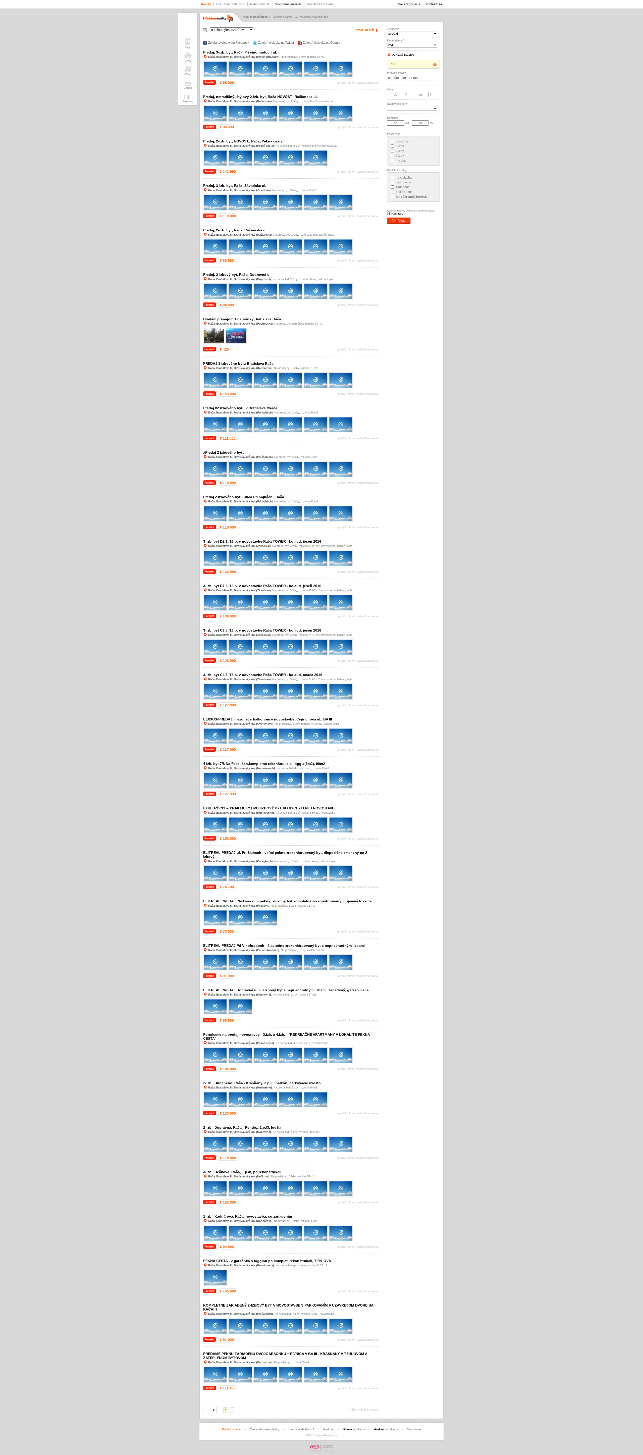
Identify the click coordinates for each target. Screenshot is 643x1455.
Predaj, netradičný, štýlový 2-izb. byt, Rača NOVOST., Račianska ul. (260, 97)
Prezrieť (209, 82)
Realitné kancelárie (320, 4)
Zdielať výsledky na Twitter (276, 42)
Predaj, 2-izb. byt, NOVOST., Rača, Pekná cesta (243, 141)
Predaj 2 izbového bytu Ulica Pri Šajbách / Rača (243, 497)
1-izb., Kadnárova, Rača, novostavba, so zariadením (247, 1216)
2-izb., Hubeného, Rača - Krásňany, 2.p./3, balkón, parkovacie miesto (262, 1083)
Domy (188, 60)
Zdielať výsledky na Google (321, 42)
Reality (206, 4)
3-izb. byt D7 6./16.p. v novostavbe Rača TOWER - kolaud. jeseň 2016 (262, 586)
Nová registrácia (409, 4)
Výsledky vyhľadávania (314, 16)
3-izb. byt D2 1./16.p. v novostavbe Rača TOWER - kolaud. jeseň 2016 (262, 541)
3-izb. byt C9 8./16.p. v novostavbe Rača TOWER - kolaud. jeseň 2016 (262, 630)
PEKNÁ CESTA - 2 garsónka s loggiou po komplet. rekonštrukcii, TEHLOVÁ (267, 1261)
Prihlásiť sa (433, 4)
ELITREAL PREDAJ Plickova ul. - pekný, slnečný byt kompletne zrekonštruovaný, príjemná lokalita (287, 901)
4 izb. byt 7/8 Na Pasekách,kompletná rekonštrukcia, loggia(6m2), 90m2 (264, 764)
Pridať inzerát (364, 30)
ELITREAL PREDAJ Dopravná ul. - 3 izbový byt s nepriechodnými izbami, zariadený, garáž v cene (286, 990)
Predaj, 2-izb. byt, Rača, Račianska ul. (235, 230)
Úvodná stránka (282, 16)
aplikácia (354, 1429)
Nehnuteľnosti (260, 4)
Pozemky (188, 101)
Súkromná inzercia (288, 4)
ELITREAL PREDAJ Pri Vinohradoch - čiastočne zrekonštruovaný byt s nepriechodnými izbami (284, 946)
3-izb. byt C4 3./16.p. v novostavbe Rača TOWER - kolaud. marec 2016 (262, 675)
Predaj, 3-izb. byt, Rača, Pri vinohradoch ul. (240, 52)
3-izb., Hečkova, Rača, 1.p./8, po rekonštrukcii (242, 1172)
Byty (187, 47)
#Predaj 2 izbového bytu (224, 452)
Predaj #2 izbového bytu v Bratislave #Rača (240, 408)
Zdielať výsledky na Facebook (228, 42)
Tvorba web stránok (301, 1429)
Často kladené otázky (264, 1429)
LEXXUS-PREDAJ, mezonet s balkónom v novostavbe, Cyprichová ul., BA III (267, 719)
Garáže (188, 87)
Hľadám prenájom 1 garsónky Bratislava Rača (242, 319)
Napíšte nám (415, 1429)
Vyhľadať (398, 220)
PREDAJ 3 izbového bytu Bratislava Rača (238, 363)
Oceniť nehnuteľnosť (230, 4)
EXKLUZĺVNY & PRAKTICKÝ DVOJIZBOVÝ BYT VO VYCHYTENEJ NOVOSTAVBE (270, 808)
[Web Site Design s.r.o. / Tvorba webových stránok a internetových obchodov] (321, 1453)
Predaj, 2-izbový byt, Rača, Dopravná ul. (237, 275)
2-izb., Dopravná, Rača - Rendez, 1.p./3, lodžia (242, 1127)
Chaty (187, 74)
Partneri (328, 1429)
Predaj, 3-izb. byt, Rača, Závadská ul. (234, 186)
